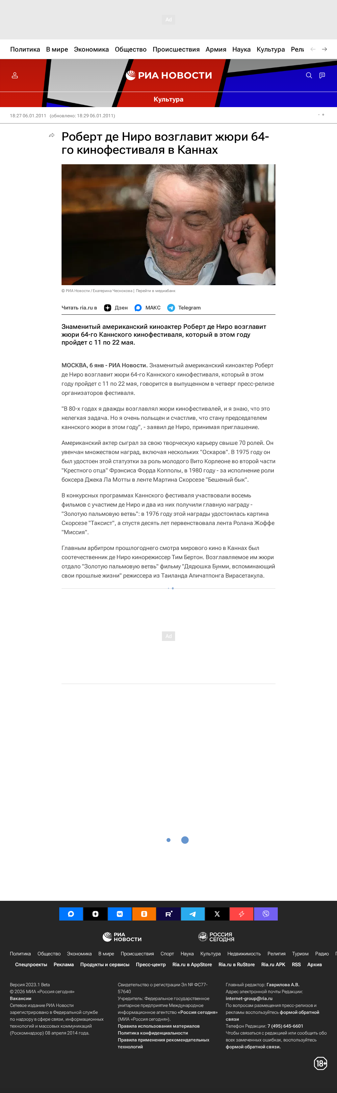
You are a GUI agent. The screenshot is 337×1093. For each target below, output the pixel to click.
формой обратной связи (252, 1046)
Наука (187, 954)
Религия (277, 954)
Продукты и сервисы (104, 965)
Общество (49, 954)
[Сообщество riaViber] (266, 914)
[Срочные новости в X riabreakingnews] (241, 914)
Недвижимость (244, 954)
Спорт (167, 954)
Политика (20, 954)
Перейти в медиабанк (155, 290)
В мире (106, 954)
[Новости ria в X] (217, 914)
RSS (296, 965)
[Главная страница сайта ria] (169, 75)
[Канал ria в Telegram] (193, 914)
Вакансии (20, 998)
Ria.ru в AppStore (192, 965)
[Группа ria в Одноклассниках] (144, 914)
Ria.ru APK (273, 965)
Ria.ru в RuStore (237, 965)
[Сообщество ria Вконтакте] (120, 914)
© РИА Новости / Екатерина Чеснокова (97, 290)
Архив (314, 965)
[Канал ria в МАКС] (71, 914)
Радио (322, 954)
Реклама (64, 965)
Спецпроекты (31, 965)
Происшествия (137, 954)
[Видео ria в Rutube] (168, 914)
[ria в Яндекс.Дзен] (95, 914)
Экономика (79, 954)
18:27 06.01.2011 (28, 115)
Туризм (300, 954)
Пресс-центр (151, 965)
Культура (210, 954)
